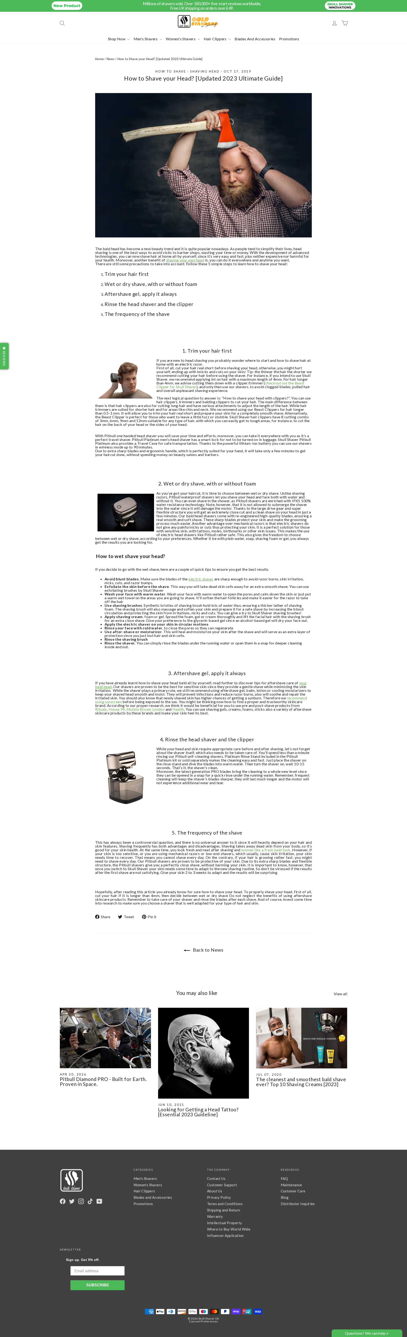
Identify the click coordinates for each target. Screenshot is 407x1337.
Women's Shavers (181, 39)
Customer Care (293, 1191)
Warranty (215, 1216)
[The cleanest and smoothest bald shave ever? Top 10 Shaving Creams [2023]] (301, 1038)
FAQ (284, 1178)
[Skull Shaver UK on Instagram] (81, 1201)
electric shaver (200, 579)
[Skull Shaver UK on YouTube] (99, 1201)
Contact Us (216, 1178)
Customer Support (222, 1185)
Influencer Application (225, 1235)
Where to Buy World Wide (228, 1229)
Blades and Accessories (153, 1197)
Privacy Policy (219, 1197)
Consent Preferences (203, 1321)
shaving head (205, 71)
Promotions (289, 39)
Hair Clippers (216, 39)
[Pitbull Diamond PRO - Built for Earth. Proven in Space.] (105, 1038)
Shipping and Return (223, 1210)
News (111, 59)
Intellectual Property (224, 1223)
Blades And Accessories (255, 39)
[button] (4, 356)
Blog (285, 1197)
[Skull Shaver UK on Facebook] (62, 1201)
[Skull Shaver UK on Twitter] (72, 1201)
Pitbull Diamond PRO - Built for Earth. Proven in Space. (103, 1081)
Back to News (208, 950)
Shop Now (117, 39)
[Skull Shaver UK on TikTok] (90, 1201)
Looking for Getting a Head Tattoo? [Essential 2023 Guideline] (198, 1111)
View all (340, 993)
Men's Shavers (146, 39)
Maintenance (291, 1185)
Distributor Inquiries (298, 1204)
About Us (214, 1191)
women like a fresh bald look (265, 850)
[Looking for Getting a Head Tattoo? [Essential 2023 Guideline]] (203, 1053)
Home (99, 59)
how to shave (170, 71)
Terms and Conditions (225, 1204)
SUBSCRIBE (97, 1285)
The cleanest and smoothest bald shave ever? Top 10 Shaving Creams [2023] (301, 1081)
